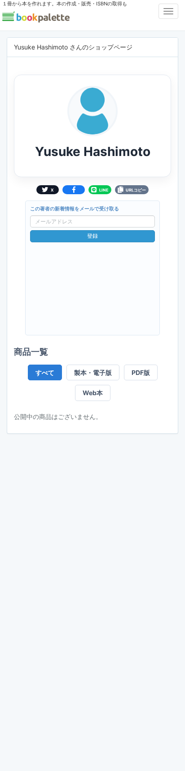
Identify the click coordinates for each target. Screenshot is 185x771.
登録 (92, 235)
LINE (104, 189)
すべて (44, 372)
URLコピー (136, 189)
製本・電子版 (93, 372)
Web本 (93, 393)
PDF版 (141, 372)
